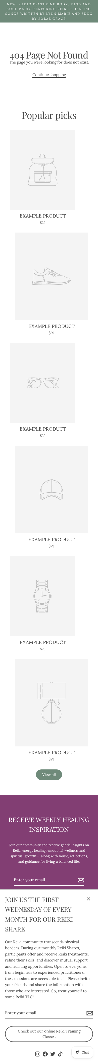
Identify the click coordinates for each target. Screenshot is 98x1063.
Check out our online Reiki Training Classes (49, 1034)
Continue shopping (49, 74)
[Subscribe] (89, 1013)
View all (49, 774)
